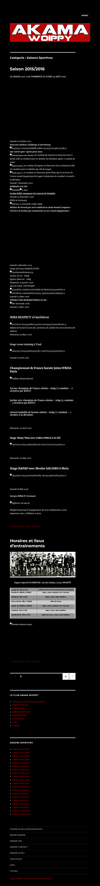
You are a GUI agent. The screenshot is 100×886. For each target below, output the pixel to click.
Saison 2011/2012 (20, 800)
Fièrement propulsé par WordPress (38, 879)
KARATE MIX (18, 708)
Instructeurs (18, 718)
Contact (16, 725)
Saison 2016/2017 (20, 783)
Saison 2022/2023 (21, 763)
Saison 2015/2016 (27, 68)
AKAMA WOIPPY (16, 879)
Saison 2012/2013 (20, 797)
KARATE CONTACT (21, 712)
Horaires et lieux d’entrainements (28, 701)
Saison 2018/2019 (20, 776)
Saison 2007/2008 (21, 814)
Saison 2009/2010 (21, 807)
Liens (15, 722)
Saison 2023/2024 (21, 759)
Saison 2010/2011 (20, 804)
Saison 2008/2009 (21, 810)
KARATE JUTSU (19, 715)
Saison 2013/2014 (20, 793)
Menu (85, 15)
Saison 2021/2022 (21, 766)
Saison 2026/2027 (21, 749)
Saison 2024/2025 (21, 756)
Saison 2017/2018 (20, 780)
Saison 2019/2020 (21, 773)
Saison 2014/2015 (20, 790)
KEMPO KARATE (20, 705)
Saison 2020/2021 (21, 769)
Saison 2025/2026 (21, 752)
